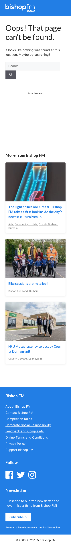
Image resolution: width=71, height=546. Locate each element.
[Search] (10, 74)
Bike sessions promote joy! (28, 284)
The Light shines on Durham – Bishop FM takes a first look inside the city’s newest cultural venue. (35, 212)
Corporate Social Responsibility (28, 425)
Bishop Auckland (18, 291)
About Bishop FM (18, 406)
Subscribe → (18, 517)
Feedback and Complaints (24, 431)
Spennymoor (35, 358)
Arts (10, 224)
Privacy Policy (15, 443)
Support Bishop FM (19, 450)
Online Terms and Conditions (26, 437)
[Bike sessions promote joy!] (35, 275)
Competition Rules (18, 419)
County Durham (48, 224)
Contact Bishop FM (19, 413)
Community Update (26, 224)
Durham (13, 228)
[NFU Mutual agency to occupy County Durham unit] (35, 338)
